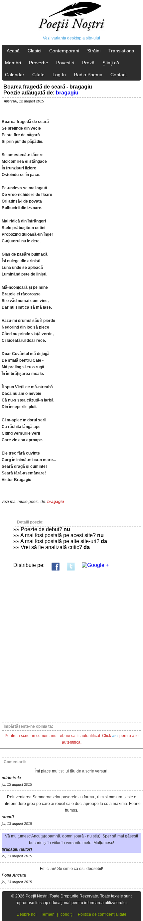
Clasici (34, 50)
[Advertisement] (71, 643)
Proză (88, 62)
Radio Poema (88, 74)
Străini (93, 50)
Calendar (14, 74)
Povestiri (65, 62)
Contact (118, 74)
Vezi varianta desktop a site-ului (71, 38)
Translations (121, 50)
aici (115, 735)
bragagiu (67, 92)
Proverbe (38, 62)
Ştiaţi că (110, 62)
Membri (13, 62)
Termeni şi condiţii (57, 914)
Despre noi (27, 914)
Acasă (13, 50)
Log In (59, 74)
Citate (38, 74)
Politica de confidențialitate (102, 914)
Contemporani (64, 50)
